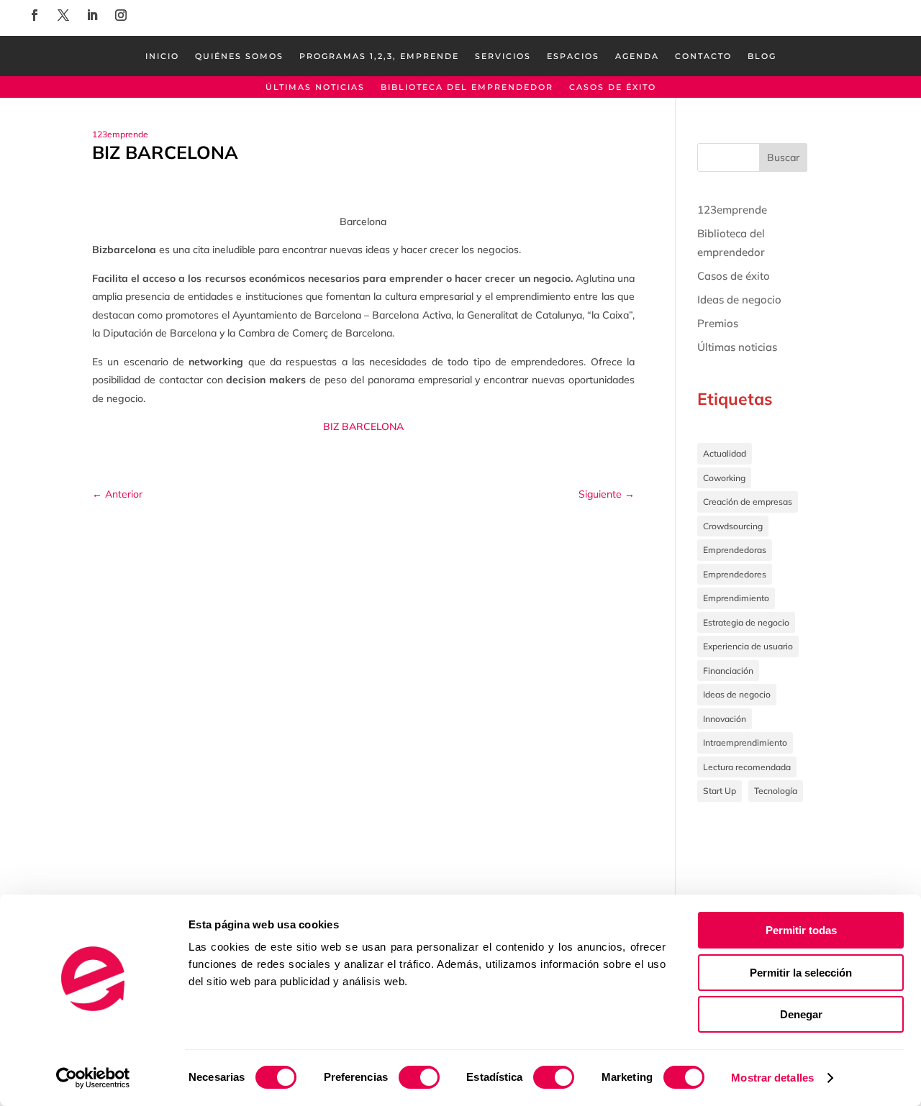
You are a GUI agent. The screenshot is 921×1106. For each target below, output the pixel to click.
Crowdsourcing (733, 526)
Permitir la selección (801, 972)
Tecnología (775, 790)
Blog (762, 56)
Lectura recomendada (747, 767)
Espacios (573, 56)
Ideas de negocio (739, 299)
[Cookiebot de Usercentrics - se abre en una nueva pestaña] (93, 1078)
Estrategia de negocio (746, 622)
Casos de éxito (612, 87)
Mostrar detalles (772, 1077)
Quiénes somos (239, 56)
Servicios (503, 56)
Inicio (162, 56)
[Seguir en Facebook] (34, 15)
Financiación (728, 670)
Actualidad (724, 453)
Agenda (637, 56)
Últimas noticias (315, 87)
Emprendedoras (734, 549)
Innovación (724, 718)
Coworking (724, 477)
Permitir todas (801, 930)
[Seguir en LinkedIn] (92, 15)
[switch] (419, 1077)
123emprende (120, 134)
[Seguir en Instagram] (120, 15)
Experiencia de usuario (748, 646)
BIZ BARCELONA (363, 426)
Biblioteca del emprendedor (467, 87)
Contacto (703, 56)
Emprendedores (734, 574)
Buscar (783, 157)
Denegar (801, 1014)
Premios (717, 323)
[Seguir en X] (63, 15)
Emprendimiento (736, 598)
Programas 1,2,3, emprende (379, 56)
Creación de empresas (747, 501)
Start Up (719, 790)
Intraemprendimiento (745, 742)
